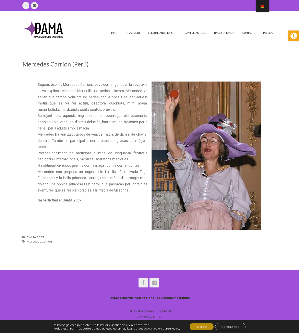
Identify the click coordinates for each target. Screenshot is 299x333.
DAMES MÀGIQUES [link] (195, 32)
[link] (293, 35)
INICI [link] (114, 32)
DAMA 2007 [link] (35, 237)
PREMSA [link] (268, 32)
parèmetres (171, 328)
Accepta (201, 327)
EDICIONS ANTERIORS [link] (160, 32)
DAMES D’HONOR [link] (224, 32)
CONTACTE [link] (248, 32)
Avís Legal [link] (165, 310)
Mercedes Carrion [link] (39, 241)
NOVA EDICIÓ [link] (132, 32)
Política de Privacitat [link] (141, 310)
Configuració (230, 327)
